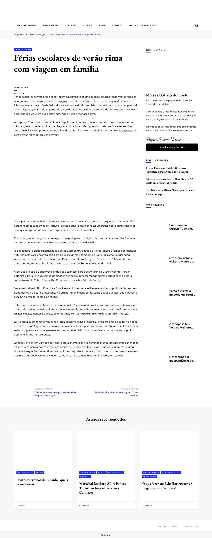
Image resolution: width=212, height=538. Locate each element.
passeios (127, 130)
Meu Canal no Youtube (172, 147)
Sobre (102, 25)
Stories (87, 25)
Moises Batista (21, 87)
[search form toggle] (196, 25)
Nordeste (70, 25)
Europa (39, 473)
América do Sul (87, 473)
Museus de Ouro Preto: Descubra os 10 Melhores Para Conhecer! (169, 181)
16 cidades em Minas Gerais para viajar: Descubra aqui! (170, 192)
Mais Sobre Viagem (171, 473)
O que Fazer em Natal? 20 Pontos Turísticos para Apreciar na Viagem (167, 170)
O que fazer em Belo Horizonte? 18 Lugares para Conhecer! (167, 485)
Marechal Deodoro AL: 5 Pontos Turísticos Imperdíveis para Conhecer (102, 488)
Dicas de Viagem (26, 25)
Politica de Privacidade (143, 25)
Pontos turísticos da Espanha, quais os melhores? (42, 481)
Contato (117, 25)
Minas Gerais (50, 25)
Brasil (101, 473)
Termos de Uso (190, 526)
